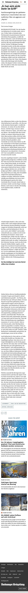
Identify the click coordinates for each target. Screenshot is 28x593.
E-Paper (3, 567)
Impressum (13, 571)
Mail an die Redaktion (18, 403)
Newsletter (21, 564)
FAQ (7, 571)
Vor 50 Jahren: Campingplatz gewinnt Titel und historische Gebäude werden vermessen (13, 444)
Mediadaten (10, 564)
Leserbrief (5, 403)
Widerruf (15, 574)
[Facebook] (5, 413)
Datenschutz (20, 571)
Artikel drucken (7, 407)
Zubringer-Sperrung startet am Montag (9, 483)
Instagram (9, 577)
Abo (21, 2)
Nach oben (22, 588)
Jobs (20, 574)
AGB (10, 574)
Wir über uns (4, 574)
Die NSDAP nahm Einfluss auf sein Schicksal (11, 516)
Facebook (3, 577)
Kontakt (3, 571)
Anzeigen (3, 564)
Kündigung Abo (4, 580)
